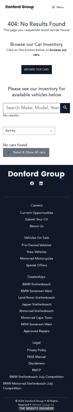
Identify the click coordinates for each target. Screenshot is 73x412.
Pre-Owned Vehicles (36, 245)
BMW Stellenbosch (36, 284)
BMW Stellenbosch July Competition (36, 377)
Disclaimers (36, 363)
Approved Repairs (36, 331)
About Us (37, 226)
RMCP (36, 370)
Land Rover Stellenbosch (36, 297)
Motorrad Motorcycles (36, 258)
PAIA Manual (36, 357)
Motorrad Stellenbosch (36, 311)
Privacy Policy (36, 350)
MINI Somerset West (36, 324)
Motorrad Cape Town (36, 317)
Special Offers (36, 265)
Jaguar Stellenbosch (36, 304)
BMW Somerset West (36, 291)
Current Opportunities (36, 213)
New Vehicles (36, 252)
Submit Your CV (36, 219)
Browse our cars (36, 69)
